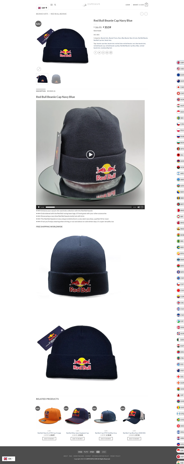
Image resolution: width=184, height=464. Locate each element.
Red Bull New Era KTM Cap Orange (49, 433)
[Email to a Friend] (103, 52)
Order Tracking (78, 456)
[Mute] (138, 207)
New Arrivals (134, 38)
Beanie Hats (42, 14)
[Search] (55, 5)
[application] (90, 154)
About (66, 456)
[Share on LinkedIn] (111, 52)
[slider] (89, 207)
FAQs (70, 456)
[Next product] (141, 13)
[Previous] (40, 44)
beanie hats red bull (113, 43)
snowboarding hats (106, 48)
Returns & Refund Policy (100, 456)
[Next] (87, 44)
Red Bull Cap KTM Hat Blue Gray (106, 433)
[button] (51, 4)
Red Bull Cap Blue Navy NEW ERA (134, 433)
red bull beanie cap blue (113, 46)
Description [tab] (41, 91)
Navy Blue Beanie (123, 38)
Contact (88, 456)
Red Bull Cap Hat (99, 40)
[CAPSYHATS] (92, 5)
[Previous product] (146, 13)
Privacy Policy (115, 456)
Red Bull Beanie (59, 14)
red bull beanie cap (99, 46)
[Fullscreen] (142, 207)
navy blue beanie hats (139, 43)
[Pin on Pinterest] (107, 52)
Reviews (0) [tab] (51, 91)
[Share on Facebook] (95, 52)
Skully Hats (108, 40)
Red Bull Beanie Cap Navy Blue (129, 46)
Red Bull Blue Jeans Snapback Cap (77, 433)
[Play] (39, 207)
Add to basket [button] (49, 438)
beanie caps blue (102, 43)
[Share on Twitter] (99, 52)
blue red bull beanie (126, 43)
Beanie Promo (113, 38)
